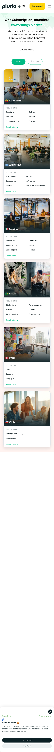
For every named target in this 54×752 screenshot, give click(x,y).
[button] (7, 716)
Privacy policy (45, 716)
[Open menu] (49, 6)
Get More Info (27, 50)
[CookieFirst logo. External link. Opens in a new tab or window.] (3, 720)
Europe (35, 61)
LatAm (18, 61)
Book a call (37, 6)
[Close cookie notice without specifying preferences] (50, 711)
